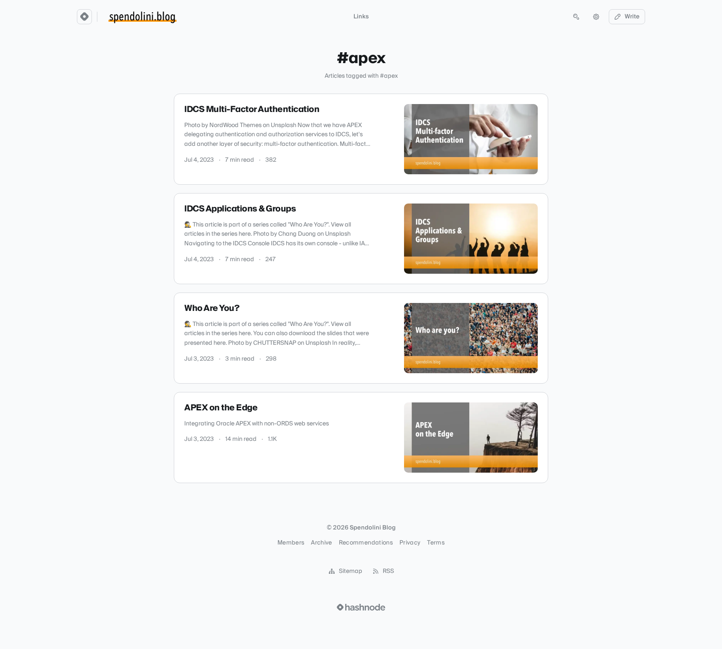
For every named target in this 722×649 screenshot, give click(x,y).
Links (361, 17)
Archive (321, 543)
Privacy (409, 543)
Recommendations (366, 543)
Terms (436, 543)
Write (632, 17)
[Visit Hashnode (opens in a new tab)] (361, 607)
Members (290, 543)
